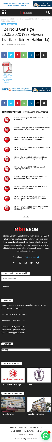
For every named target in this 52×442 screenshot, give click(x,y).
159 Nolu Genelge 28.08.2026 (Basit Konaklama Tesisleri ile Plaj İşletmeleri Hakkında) (32, 128)
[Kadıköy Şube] (13, 404)
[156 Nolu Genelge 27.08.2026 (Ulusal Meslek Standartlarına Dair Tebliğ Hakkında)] (6, 160)
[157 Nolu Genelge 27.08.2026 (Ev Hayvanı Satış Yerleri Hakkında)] (6, 150)
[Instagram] (20, 263)
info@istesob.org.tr (31, 257)
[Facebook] (14, 263)
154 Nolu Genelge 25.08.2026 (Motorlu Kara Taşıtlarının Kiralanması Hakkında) (30, 177)
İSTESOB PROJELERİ (26, 434)
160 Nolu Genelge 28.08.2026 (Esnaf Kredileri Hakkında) (31, 119)
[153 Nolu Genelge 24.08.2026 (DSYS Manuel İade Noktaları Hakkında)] (6, 189)
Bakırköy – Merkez (35, 414)
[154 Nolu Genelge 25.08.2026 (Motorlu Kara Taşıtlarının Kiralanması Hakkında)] (6, 179)
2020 (12, 19)
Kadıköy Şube (7, 414)
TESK (29, 384)
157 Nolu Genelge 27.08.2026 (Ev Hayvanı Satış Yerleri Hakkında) (32, 148)
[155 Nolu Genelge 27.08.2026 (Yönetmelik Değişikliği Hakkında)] (6, 169)
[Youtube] (38, 263)
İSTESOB (13, 427)
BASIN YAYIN (29, 431)
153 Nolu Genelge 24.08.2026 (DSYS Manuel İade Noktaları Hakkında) (31, 187)
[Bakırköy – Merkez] (39, 404)
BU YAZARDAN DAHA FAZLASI (35, 112)
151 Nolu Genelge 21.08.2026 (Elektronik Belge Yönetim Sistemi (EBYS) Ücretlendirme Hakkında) (32, 208)
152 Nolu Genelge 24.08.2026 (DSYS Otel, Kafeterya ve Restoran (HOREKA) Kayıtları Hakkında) (30, 198)
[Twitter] (32, 263)
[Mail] (26, 263)
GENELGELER (12, 24)
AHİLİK (39, 431)
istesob (9, 44)
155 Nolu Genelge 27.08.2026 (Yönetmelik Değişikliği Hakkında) (30, 168)
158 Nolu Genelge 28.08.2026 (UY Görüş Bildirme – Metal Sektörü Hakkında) (29, 138)
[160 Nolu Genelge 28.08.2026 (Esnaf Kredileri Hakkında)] (6, 120)
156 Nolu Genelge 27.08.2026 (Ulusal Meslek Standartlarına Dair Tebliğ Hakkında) (31, 158)
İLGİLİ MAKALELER (11, 112)
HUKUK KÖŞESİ (15, 431)
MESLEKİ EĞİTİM (36, 427)
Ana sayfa (4, 19)
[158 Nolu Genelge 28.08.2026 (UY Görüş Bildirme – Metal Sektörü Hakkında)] (6, 140)
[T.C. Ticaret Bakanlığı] (13, 375)
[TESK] (39, 375)
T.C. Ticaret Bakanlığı (11, 384)
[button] (47, 12)
